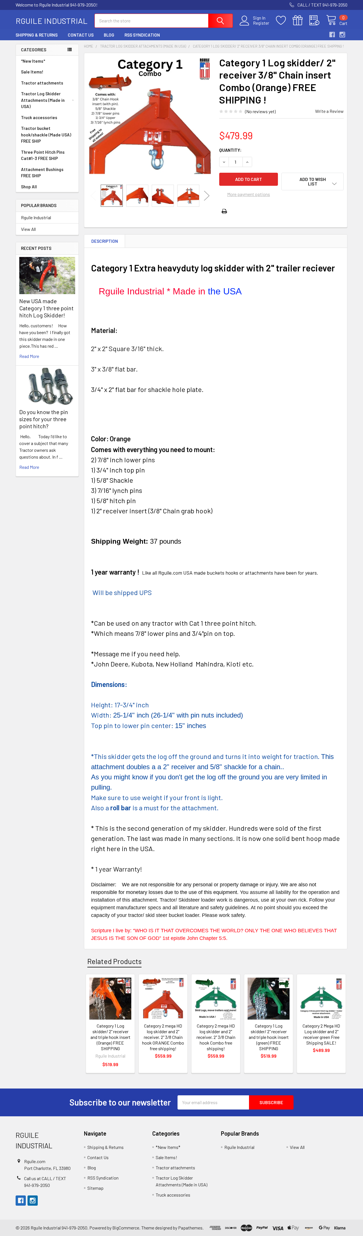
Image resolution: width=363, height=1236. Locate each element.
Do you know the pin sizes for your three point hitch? (43, 418)
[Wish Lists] (284, 20)
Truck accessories (39, 117)
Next (206, 195)
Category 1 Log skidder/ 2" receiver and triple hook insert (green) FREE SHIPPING (269, 1037)
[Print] (224, 211)
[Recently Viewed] (317, 20)
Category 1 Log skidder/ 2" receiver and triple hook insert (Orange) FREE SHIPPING (110, 1037)
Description (104, 241)
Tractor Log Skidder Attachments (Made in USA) (43, 100)
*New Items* (33, 61)
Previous (93, 195)
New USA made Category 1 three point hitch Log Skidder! (46, 308)
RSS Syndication (142, 34)
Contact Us (81, 34)
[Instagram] (342, 34)
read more (29, 356)
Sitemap (95, 1188)
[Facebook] (332, 34)
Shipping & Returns (37, 34)
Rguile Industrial (36, 217)
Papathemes (190, 1227)
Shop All (29, 186)
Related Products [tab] (114, 961)
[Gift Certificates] (301, 20)
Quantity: (230, 150)
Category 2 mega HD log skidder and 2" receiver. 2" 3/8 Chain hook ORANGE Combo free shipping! (163, 1037)
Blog (109, 34)
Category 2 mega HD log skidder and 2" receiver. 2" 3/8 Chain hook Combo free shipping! (216, 1037)
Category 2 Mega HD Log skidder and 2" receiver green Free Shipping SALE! (321, 1034)
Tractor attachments (42, 82)
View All (28, 229)
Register (261, 23)
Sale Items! (32, 71)
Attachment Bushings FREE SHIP (42, 172)
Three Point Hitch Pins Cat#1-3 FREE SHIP (43, 155)
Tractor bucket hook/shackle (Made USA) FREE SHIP (46, 135)
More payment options (248, 194)
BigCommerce (125, 1227)
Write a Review (329, 111)
